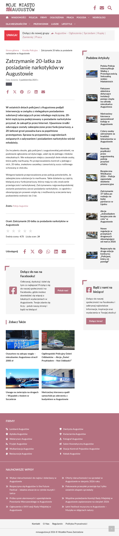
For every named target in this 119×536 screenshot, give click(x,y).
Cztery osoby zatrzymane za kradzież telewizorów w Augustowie (108, 136)
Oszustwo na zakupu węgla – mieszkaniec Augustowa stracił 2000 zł (21, 357)
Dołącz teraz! (96, 321)
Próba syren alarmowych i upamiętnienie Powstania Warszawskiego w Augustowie (31, 500)
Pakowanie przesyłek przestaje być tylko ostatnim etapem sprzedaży (85, 488)
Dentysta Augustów (73, 429)
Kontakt (36, 524)
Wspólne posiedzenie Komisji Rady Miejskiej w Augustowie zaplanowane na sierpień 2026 (89, 500)
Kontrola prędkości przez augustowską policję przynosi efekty (107, 156)
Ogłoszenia (57, 18)
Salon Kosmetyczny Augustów (78, 444)
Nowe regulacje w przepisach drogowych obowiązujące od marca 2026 (108, 235)
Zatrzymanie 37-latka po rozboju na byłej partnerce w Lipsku (106, 197)
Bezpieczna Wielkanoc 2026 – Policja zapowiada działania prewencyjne (107, 177)
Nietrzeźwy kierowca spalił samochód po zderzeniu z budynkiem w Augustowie (55, 395)
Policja (33, 18)
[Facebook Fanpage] (94, 7)
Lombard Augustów (19, 429)
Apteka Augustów (18, 434)
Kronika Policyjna (30, 51)
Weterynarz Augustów (20, 439)
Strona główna (12, 51)
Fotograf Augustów (73, 439)
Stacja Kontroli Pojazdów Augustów (81, 449)
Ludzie (55, 24)
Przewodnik (41, 24)
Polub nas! (63, 290)
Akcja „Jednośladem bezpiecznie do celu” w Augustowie (108, 216)
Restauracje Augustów (20, 454)
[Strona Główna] (7, 17)
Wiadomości (18, 18)
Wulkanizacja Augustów (21, 449)
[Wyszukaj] (109, 7)
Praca (70, 18)
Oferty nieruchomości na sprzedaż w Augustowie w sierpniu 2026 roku (84, 480)
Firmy (43, 18)
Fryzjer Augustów (18, 444)
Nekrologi (99, 18)
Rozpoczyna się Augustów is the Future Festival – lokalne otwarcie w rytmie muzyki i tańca (32, 490)
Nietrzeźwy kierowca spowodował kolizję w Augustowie (106, 119)
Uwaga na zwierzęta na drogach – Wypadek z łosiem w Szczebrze (22, 395)
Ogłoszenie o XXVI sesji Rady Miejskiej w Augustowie (30, 508)
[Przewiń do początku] (112, 529)
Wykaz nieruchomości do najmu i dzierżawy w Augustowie (33, 480)
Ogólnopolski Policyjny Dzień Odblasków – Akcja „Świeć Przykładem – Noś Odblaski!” (57, 357)
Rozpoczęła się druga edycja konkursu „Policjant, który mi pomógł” (108, 255)
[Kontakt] (101, 7)
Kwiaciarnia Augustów (74, 434)
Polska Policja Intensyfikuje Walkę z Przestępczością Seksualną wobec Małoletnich (108, 74)
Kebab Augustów (71, 454)
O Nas (46, 524)
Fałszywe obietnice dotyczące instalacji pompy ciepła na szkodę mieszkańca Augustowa (107, 97)
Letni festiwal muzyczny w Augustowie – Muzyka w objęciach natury (86, 508)
